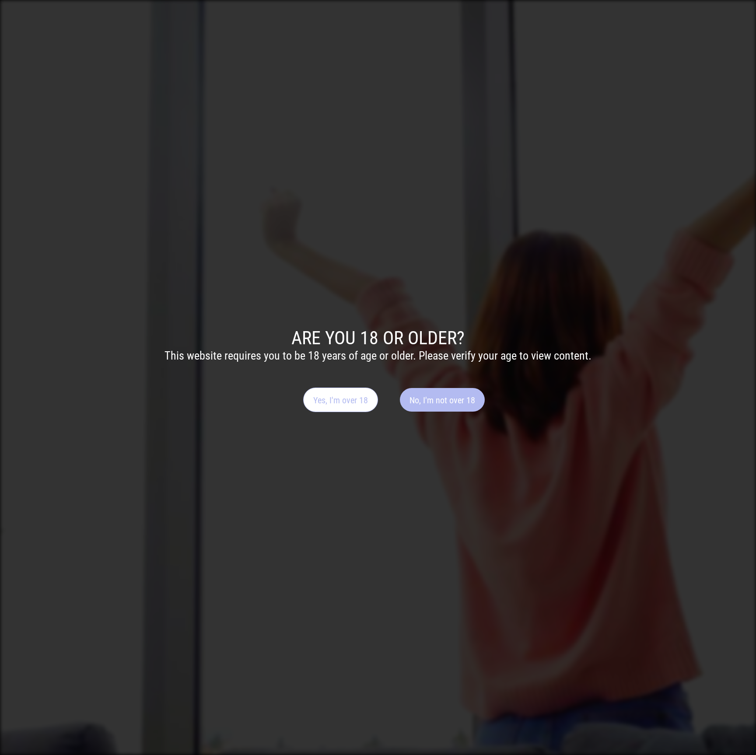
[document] (378, 377)
